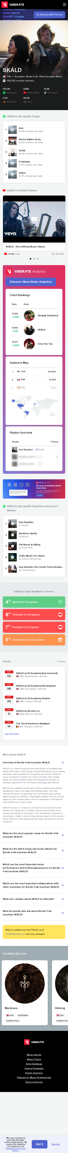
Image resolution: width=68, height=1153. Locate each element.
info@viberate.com (15, 934)
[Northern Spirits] (12, 535)
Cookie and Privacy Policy (16, 1149)
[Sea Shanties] (12, 523)
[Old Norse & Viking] (12, 546)
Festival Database (34, 1068)
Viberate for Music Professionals (34, 1077)
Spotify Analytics (34, 1073)
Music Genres (34, 1054)
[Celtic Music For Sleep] (12, 557)
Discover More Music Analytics (31, 282)
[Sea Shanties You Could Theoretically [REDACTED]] (12, 568)
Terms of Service (34, 1082)
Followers (55, 441)
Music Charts (34, 1059)
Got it (39, 1144)
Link (37, 449)
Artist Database (34, 1063)
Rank (14, 304)
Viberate (12, 4)
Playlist (15, 441)
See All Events (12, 734)
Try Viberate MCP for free (49, 14)
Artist (26, 304)
